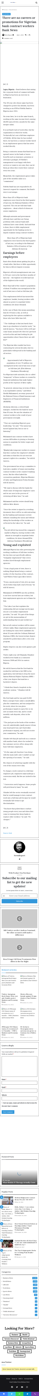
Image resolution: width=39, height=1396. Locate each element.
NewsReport (8, 35)
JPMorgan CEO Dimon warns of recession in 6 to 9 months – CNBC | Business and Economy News (10, 1031)
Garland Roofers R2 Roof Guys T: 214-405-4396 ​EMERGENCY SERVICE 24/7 (26, 1243)
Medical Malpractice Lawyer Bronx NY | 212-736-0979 (25, 1199)
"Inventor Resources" (10, 1315)
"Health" (5, 1305)
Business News (8, 1278)
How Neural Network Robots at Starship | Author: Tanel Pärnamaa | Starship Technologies (26, 1227)
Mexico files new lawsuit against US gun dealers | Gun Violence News (28, 997)
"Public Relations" (9, 1311)
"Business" (6, 1301)
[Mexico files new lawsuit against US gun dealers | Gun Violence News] (28, 983)
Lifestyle (6, 1285)
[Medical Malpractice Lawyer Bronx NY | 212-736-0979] (7, 1201)
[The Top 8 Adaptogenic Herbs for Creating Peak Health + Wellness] (7, 1257)
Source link (7, 833)
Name (4, 1079)
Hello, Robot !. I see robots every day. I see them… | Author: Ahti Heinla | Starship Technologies (25, 1210)
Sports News (7, 1291)
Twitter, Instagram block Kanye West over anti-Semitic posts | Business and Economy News (10, 998)
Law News (6, 1295)
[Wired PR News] (13, 2)
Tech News (6, 1288)
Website (4, 1095)
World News (13, 10)
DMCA (21, 1378)
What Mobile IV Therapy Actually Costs (19, 1182)
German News (7, 1308)
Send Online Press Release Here (19, 1382)
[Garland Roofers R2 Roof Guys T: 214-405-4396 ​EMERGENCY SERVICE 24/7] (7, 1244)
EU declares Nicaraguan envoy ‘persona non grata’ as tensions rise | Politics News (28, 1031)
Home (5, 10)
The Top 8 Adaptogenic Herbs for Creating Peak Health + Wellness (25, 1253)
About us (14, 1378)
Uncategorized (8, 1298)
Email (4, 1087)
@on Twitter (7, 1362)
